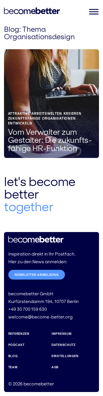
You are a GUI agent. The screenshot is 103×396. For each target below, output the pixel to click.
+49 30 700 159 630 (27, 309)
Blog (11, 29)
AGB (55, 367)
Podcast (16, 344)
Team (13, 367)
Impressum (62, 333)
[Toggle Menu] (93, 11)
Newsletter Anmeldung (36, 274)
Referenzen (18, 333)
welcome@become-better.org (40, 316)
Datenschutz (64, 344)
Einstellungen (65, 356)
